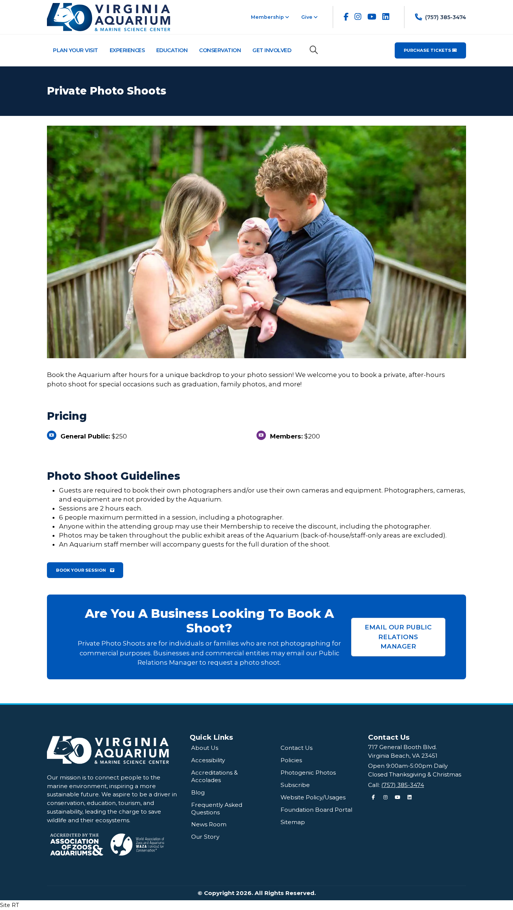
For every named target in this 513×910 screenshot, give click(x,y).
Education (172, 50)
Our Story (205, 836)
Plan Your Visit (75, 50)
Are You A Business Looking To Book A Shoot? (209, 621)
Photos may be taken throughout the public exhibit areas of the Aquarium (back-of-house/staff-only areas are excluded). (253, 535)
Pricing (67, 416)
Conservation (220, 50)
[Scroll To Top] (499, 901)
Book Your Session (81, 570)
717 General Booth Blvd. (402, 747)
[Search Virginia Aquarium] (314, 50)
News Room (208, 824)
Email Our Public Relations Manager (398, 636)
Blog (198, 792)
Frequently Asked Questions (216, 808)
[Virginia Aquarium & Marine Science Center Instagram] (358, 16)
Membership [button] (268, 17)
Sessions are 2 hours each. (100, 508)
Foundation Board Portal (316, 809)
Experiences (127, 50)
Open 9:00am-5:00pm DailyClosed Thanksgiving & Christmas (414, 770)
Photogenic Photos (308, 772)
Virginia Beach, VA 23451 (403, 755)
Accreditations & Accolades (214, 776)
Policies (291, 760)
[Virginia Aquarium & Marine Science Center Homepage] (108, 16)
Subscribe (295, 784)
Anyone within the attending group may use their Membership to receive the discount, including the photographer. (245, 526)
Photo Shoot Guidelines (113, 476)
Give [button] (307, 17)
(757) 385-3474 (402, 784)
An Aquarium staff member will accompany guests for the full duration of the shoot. (194, 544)
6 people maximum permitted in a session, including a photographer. (171, 517)
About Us (204, 747)
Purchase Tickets (428, 50)
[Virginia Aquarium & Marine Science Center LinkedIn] (385, 16)
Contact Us (296, 747)
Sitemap (293, 822)
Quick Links (211, 737)
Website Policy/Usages (313, 797)
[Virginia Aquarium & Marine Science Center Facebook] (346, 16)
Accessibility (208, 760)
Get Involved (271, 50)
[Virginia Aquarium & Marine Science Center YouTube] (371, 16)
